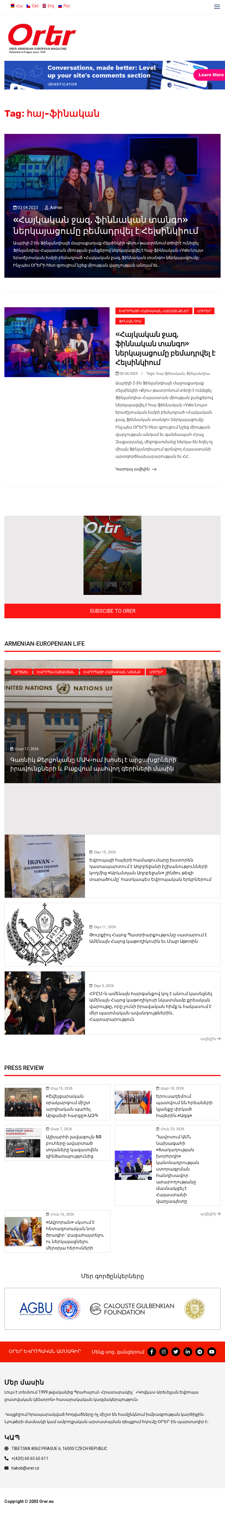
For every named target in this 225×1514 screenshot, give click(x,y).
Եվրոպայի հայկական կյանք (112, 672)
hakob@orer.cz (25, 1468)
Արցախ (21, 672)
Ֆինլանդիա (130, 321)
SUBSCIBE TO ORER (113, 611)
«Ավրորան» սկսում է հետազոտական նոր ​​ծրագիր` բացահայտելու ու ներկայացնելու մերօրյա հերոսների (75, 1235)
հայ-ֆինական (170, 373)
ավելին (208, 1038)
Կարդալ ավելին (133, 469)
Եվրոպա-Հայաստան (56, 672)
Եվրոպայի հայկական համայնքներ (154, 311)
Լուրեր (204, 311)
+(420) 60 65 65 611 (29, 1458)
